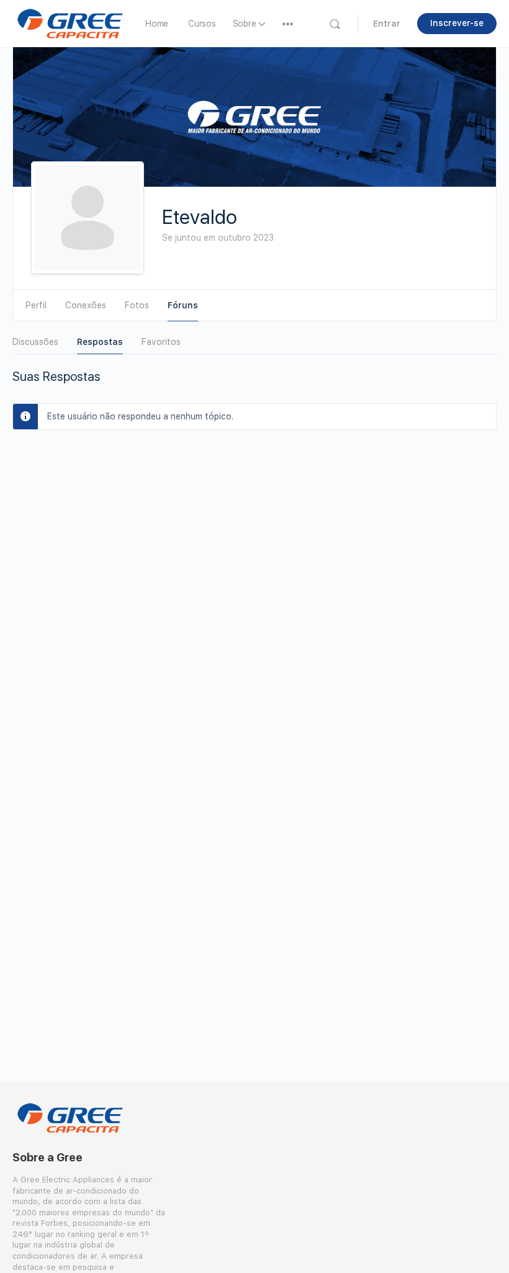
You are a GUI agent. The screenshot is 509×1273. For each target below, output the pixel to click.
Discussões (35, 342)
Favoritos (161, 342)
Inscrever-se (457, 23)
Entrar (386, 24)
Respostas (100, 342)
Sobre (244, 24)
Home (156, 24)
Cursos (202, 24)
